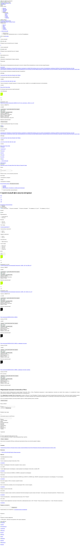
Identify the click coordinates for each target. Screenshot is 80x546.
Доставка (5, 10)
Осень (6, 87)
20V (3, 81)
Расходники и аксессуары (74, 69)
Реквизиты (35, 447)
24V (5, 81)
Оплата (4, 11)
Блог (6, 14)
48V (10, 81)
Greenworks (2, 75)
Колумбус (7, 36)
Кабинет (26, 447)
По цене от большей (24, 208)
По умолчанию (5, 208)
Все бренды (2, 204)
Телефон (2, 406)
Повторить (3, 408)
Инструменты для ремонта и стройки (22, 68)
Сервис (6, 16)
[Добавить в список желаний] (1, 111)
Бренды (6, 13)
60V (9, 81)
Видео (6, 15)
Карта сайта (53, 447)
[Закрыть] (0, 169)
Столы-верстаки (63, 68)
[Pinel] (3, 4)
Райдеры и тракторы (58, 69)
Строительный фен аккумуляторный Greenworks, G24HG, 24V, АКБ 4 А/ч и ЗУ (16, 291)
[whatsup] (2, 3)
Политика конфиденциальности (44, 447)
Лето (4, 87)
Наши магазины (17, 452)
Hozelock (14, 75)
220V (15, 81)
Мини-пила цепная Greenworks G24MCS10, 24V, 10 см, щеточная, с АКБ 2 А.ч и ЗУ (17, 102)
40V (7, 81)
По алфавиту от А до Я (34, 208)
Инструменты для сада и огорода (37, 68)
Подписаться (14, 507)
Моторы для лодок (50, 69)
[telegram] (7, 3)
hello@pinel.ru (3, 162)
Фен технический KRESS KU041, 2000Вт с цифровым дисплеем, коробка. (15, 369)
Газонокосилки (3, 68)
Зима (9, 87)
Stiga (8, 75)
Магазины (5, 9)
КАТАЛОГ (2, 67)
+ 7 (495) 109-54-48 (4, 31)
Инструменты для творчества (6, 69)
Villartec (19, 75)
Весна (1, 87)
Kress (11, 75)
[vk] (10, 3)
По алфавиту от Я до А (45, 208)
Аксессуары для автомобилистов (19, 69)
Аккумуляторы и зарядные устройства (51, 68)
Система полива (65, 69)
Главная (2, 447)
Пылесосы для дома (70, 68)
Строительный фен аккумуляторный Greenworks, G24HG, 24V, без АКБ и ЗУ (15, 265)
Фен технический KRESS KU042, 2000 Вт (8, 317)
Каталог (4, 8)
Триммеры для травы (11, 68)
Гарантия (7, 17)
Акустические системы (30, 69)
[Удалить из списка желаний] (4, 111)
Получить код (8, 408)
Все (1, 195)
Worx (6, 75)
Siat (16, 75)
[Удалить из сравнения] (9, 112)
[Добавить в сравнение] (2, 112)
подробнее (2, 462)
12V (1, 81)
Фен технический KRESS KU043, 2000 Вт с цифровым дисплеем (13, 343)
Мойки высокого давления (40, 69)
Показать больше (4, 121)
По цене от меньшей (14, 208)
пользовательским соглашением (20, 509)
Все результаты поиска (5, 183)
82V (12, 81)
